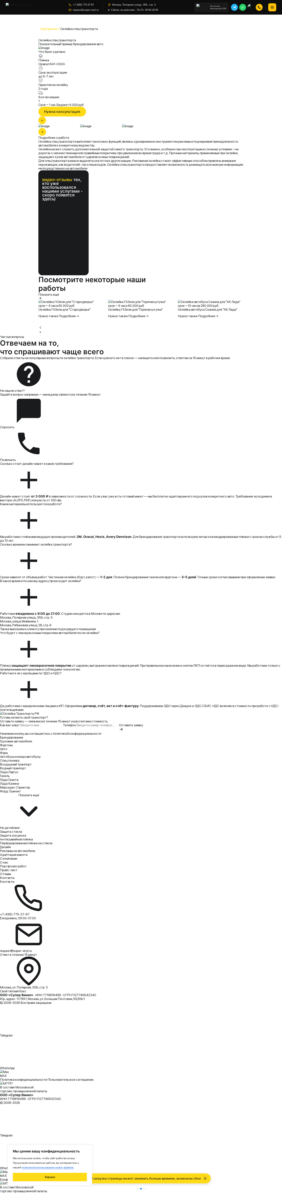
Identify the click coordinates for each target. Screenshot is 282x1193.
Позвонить (8, 460)
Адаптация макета (13, 855)
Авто (3, 749)
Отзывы (5, 874)
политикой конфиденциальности (77, 733)
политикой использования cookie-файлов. (48, 1167)
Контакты (7, 878)
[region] (50, 1165)
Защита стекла (11, 832)
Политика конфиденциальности (23, 1080)
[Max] (250, 7)
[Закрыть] (205, 1178)
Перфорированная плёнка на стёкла (26, 843)
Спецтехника (9, 760)
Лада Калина (9, 783)
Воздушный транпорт (16, 764)
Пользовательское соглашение (71, 1080)
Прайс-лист (8, 870)
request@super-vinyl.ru (86, 9)
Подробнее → (69, 316)
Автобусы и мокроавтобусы (20, 757)
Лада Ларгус (9, 772)
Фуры (4, 753)
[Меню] (272, 7)
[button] (137, 1188)
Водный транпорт (13, 768)
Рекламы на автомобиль (17, 851)
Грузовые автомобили (16, 741)
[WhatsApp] (242, 7)
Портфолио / (50, 29)
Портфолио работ (13, 866)
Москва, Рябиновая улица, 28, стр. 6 (25, 625)
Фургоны (6, 745)
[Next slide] (40, 332)
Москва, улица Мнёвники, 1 (19, 621)
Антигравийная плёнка (16, 839)
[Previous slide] (40, 327)
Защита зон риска (13, 835)
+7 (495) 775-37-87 (83, 4)
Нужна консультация (62, 112)
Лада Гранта (9, 780)
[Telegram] (234, 7)
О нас (4, 862)
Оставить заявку (131, 725)
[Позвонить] (259, 7)
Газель (5, 776)
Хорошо (50, 1177)
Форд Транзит (10, 791)
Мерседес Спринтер (15, 787)
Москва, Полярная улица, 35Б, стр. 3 (26, 617)
